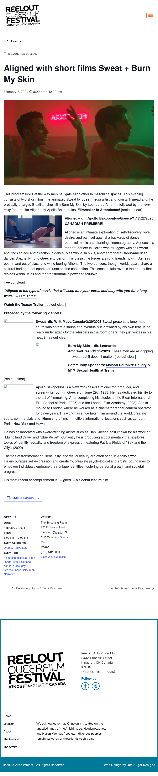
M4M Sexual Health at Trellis (91, 370)
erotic (16, 566)
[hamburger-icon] (150, 15)
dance (7, 566)
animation (10, 558)
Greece (8, 570)
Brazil (16, 562)
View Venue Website (53, 557)
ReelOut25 (20, 548)
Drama (8, 548)
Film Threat (28, 295)
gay (23, 566)
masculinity (21, 570)
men (32, 570)
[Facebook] (85, 686)
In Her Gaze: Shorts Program (130, 588)
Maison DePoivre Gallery (126, 364)
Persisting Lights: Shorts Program (38, 588)
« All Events (12, 41)
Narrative (9, 574)
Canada (26, 562)
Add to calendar (23, 498)
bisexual (22, 558)
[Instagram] (96, 686)
